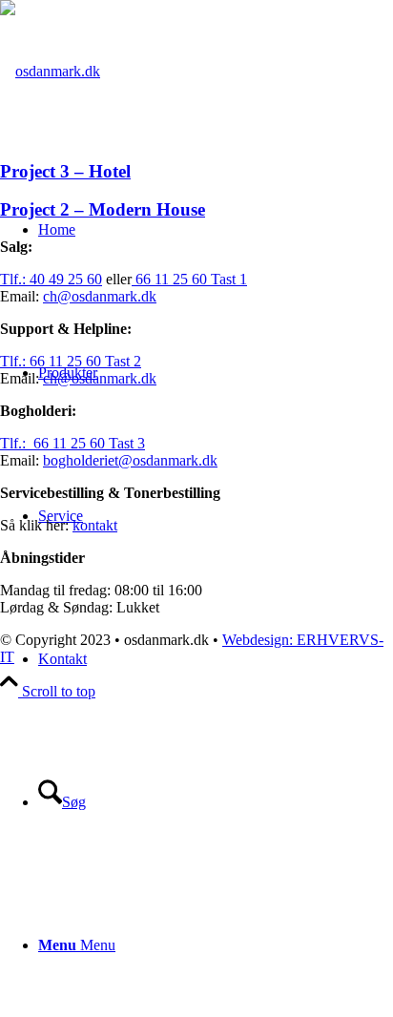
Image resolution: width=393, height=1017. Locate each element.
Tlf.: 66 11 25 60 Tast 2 (70, 361)
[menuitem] (215, 802)
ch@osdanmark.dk (99, 296)
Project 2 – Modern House (102, 209)
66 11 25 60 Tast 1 (189, 279)
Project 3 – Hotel (65, 171)
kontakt (94, 525)
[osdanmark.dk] (50, 71)
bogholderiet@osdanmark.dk (130, 460)
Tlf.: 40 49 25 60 (51, 279)
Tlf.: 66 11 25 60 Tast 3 (72, 443)
